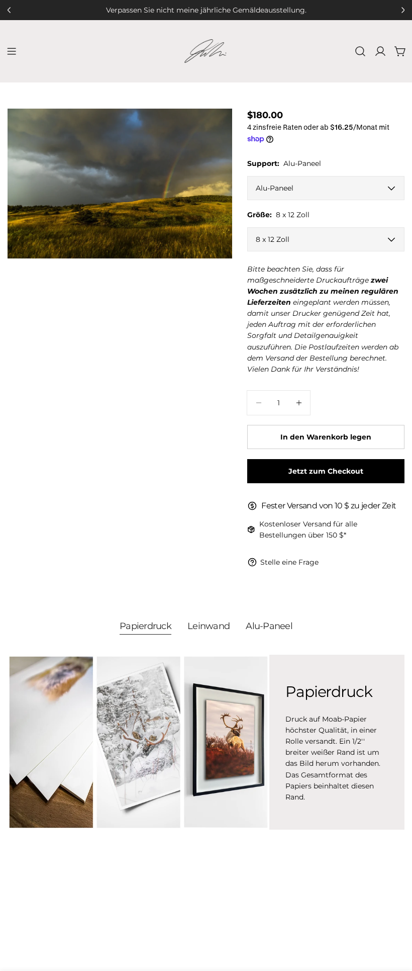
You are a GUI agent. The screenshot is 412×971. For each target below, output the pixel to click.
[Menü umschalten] (12, 51)
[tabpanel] (206, 742)
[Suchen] (360, 51)
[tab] (145, 627)
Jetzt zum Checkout (325, 471)
